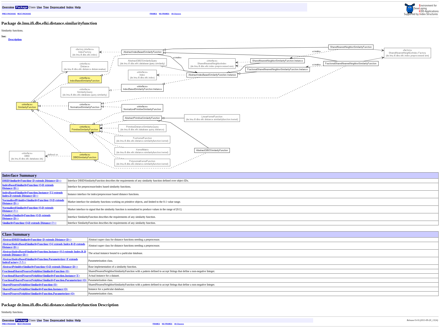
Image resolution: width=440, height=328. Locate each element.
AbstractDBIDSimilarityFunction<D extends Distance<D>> (37, 239)
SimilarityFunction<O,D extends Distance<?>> (29, 222)
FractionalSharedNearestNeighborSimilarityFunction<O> (36, 271)
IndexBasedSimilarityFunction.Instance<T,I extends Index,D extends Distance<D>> (32, 194)
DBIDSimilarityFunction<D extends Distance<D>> (32, 180)
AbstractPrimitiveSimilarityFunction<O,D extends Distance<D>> (40, 266)
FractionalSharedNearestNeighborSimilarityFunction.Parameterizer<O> (44, 280)
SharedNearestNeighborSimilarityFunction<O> (30, 284)
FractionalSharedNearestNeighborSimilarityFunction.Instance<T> (41, 275)
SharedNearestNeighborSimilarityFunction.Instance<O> (35, 289)
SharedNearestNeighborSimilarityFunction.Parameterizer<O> (38, 293)
